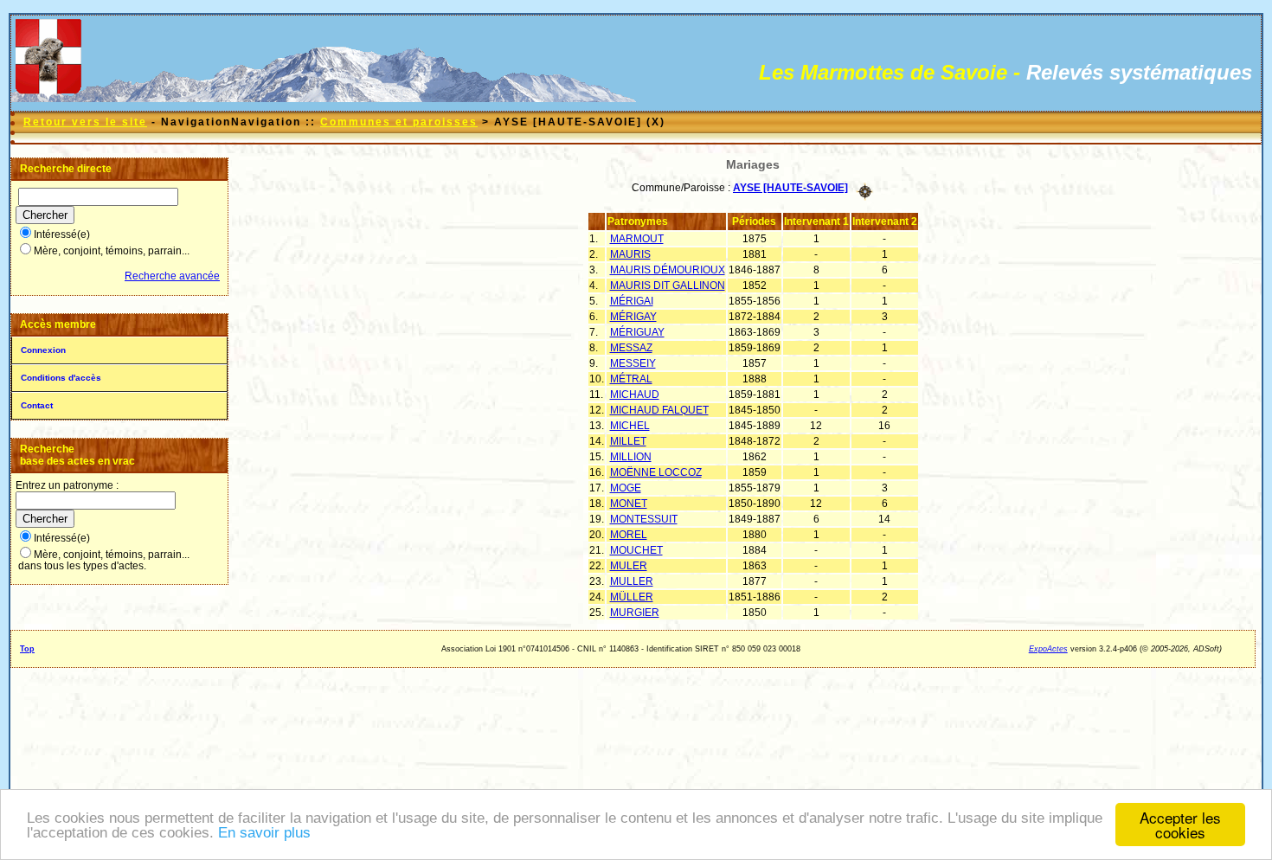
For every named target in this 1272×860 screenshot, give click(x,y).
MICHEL (630, 426)
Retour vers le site (85, 122)
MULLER (631, 581)
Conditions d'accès (61, 377)
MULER (628, 566)
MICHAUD (634, 394)
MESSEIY (633, 363)
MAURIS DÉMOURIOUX (667, 270)
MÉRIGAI (631, 301)
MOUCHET (636, 550)
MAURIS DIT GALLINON (667, 285)
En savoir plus (264, 833)
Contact (37, 405)
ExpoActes (1048, 649)
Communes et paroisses (399, 122)
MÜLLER (631, 597)
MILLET (628, 441)
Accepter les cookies (1180, 824)
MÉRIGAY (633, 317)
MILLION (631, 457)
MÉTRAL (631, 379)
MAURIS (630, 254)
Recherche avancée (172, 276)
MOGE (625, 488)
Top (27, 649)
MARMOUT (637, 239)
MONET (628, 503)
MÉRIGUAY (637, 332)
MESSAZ (631, 348)
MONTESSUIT (644, 519)
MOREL (628, 535)
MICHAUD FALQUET (659, 410)
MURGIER (634, 612)
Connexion (43, 350)
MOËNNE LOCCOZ (656, 472)
